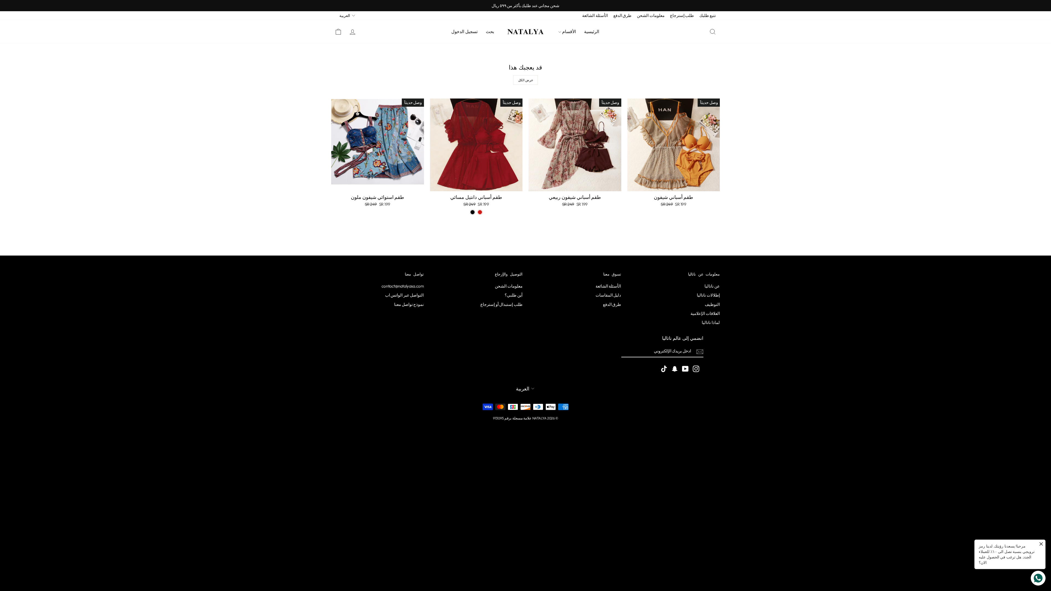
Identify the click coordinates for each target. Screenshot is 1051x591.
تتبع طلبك (707, 15)
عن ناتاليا (712, 286)
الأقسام (568, 31)
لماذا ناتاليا (711, 322)
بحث (490, 31)
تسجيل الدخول (464, 31)
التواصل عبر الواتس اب (404, 295)
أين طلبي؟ (513, 295)
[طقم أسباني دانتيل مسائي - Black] (472, 212)
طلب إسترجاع (682, 15)
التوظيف (712, 304)
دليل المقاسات (608, 295)
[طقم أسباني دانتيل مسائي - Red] (480, 212)
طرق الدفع (622, 15)
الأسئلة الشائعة (595, 15)
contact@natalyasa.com (403, 286)
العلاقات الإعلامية (705, 313)
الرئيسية (591, 31)
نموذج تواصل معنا (409, 304)
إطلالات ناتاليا (708, 295)
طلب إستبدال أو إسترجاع (501, 304)
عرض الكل (525, 80)
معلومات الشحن (651, 15)
